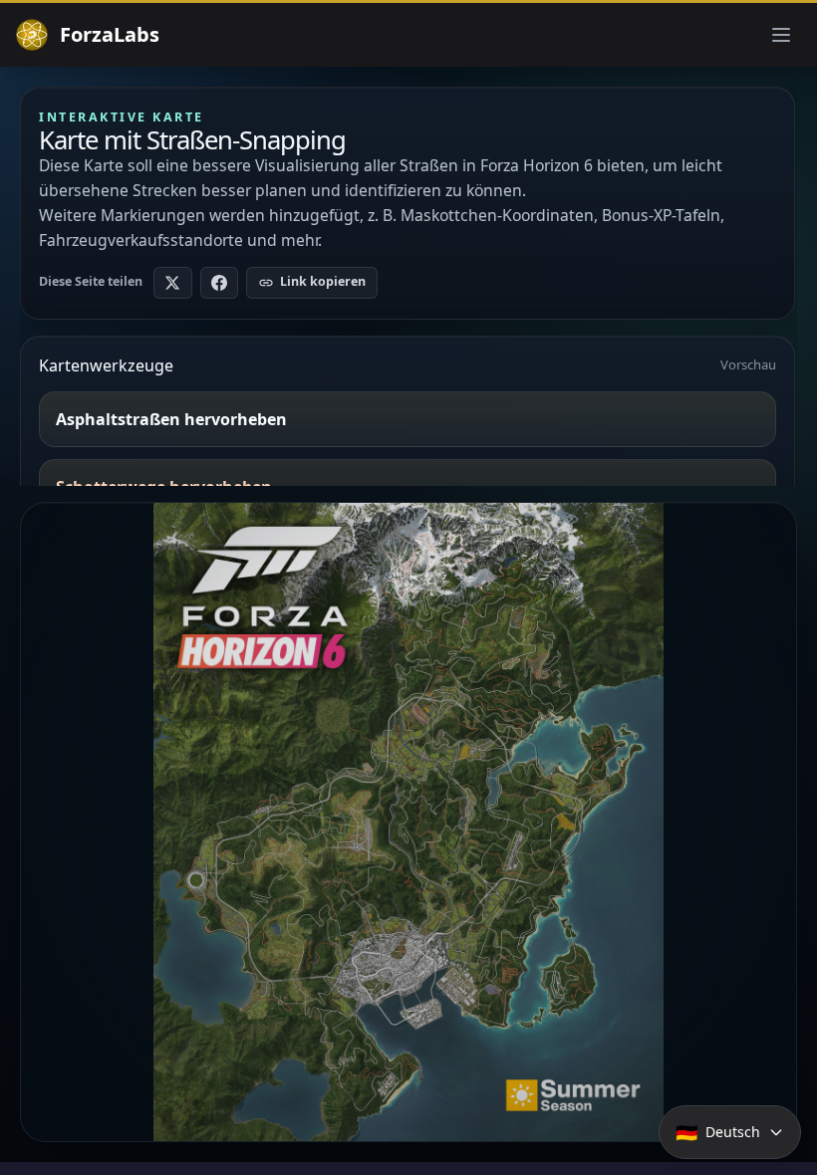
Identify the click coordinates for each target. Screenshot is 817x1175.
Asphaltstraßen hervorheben (171, 419)
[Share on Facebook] (219, 283)
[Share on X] (172, 283)
